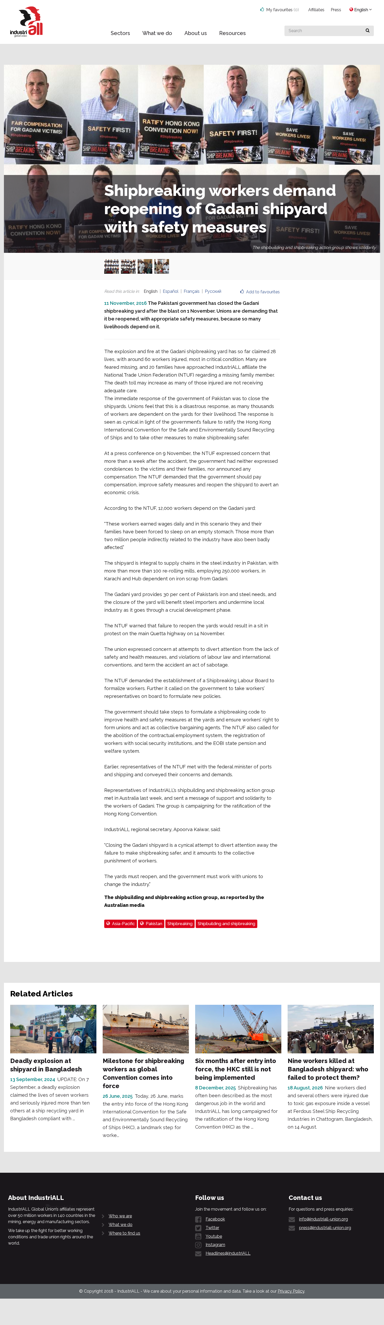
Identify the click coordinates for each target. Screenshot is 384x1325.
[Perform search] (368, 31)
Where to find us (124, 1233)
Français (192, 291)
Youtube (214, 1236)
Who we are (120, 1215)
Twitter (212, 1227)
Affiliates (316, 9)
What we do (120, 1224)
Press (336, 9)
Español (170, 291)
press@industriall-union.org (325, 1227)
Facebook (215, 1219)
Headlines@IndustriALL (228, 1253)
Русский (213, 291)
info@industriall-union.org (323, 1219)
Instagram (215, 1244)
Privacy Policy (291, 1291)
